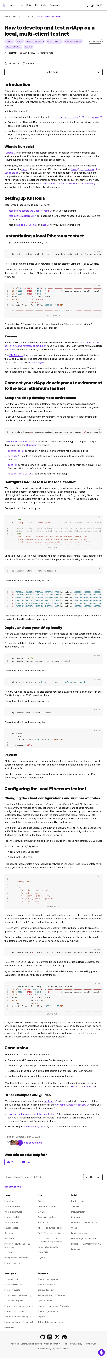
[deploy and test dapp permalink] (3, 627)
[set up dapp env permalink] (3, 398)
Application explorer (47, 1217)
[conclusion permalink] (3, 1048)
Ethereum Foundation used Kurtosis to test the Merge (69, 183)
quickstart (50, 1101)
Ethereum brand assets (31, 1344)
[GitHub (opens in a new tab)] (42, 1336)
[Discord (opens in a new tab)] (64, 1336)
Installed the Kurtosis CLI (22, 215)
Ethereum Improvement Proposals (53, 1306)
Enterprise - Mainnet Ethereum (86, 1244)
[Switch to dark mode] (92, 5)
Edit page (28, 63)
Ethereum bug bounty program (18, 1306)
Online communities (13, 1284)
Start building (77, 1217)
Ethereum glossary (12, 1263)
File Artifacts (17, 355)
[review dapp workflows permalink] (3, 755)
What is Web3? (11, 1222)
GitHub (75, 1086)
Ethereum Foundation (14, 1311)
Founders (75, 1249)
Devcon (9, 1327)
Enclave (9, 349)
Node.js (22, 224)
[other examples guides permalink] (3, 1095)
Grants (74, 1228)
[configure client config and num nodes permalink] (3, 798)
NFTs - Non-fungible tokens (51, 1228)
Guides (41, 1201)
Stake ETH (43, 1252)
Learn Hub (9, 1201)
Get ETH (42, 1212)
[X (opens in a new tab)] (57, 1336)
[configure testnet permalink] (3, 789)
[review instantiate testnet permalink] (3, 336)
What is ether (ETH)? (14, 1212)
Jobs (64, 1344)
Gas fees (8, 1233)
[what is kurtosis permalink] (3, 146)
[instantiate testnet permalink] (3, 236)
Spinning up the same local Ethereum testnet (33, 1114)
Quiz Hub (8, 1252)
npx (45, 224)
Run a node (9, 1238)
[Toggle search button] (86, 5)
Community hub (11, 1279)
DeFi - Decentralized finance (51, 1233)
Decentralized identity (48, 1247)
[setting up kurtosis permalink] (3, 198)
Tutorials (27, 16)
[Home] (3, 5)
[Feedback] (101, 1352)
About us (15, 1344)
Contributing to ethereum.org (17, 1295)
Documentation (78, 1212)
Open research (45, 1300)
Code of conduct (52, 1344)
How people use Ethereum (16, 1257)
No (28, 1162)
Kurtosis (96, 117)
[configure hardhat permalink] (3, 482)
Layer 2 (41, 1257)
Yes (13, 1162)
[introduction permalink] (3, 84)
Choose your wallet (47, 1206)
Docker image (36, 362)
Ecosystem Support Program (18, 1322)
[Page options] (19, 63)
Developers (11, 16)
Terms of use (90, 1344)
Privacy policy (75, 1344)
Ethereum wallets (12, 1217)
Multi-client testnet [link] (49, 16)
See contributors (33, 1142)
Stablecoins (43, 1222)
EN (102, 5)
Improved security (46, 1290)
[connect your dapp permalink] (3, 385)
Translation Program (13, 1300)
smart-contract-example (23, 441)
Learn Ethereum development (85, 1222)
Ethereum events (12, 1290)
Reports (41, 1316)
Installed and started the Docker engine (30, 210)
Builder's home (78, 1201)
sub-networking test (34, 1126)
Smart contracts (11, 1228)
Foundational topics (80, 1233)
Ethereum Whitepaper (48, 1279)
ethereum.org (13, 1186)
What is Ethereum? (12, 1206)
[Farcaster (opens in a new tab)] (49, 1336)
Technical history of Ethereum (51, 1295)
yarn (32, 224)
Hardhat (31, 445)
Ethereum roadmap (46, 1284)
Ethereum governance (48, 1311)
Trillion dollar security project (51, 1322)
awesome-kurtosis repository (72, 1104)
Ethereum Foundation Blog (17, 1316)
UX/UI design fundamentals (83, 1238)
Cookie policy (44, 1348)
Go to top (95, 1177)
